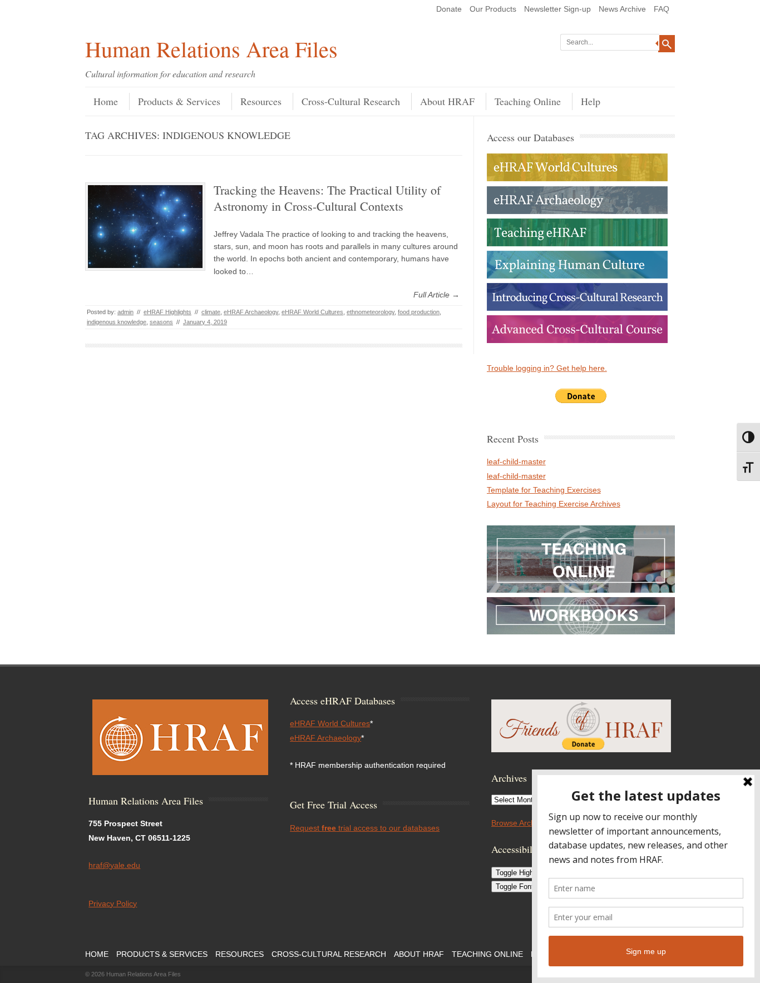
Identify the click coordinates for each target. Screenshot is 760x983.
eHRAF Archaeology (251, 312)
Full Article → (436, 294)
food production (419, 312)
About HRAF (447, 101)
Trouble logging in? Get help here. (547, 368)
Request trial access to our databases (365, 827)
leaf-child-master (516, 461)
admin (125, 312)
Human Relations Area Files (211, 48)
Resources (261, 101)
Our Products (493, 8)
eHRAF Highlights (167, 312)
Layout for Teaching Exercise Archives (553, 503)
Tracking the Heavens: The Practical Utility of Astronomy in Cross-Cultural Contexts (327, 198)
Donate (449, 8)
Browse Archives (520, 822)
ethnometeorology (370, 312)
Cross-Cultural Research (351, 101)
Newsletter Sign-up (557, 8)
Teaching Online (528, 101)
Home (105, 101)
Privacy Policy (112, 903)
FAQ (661, 8)
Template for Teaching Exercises (544, 489)
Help (590, 101)
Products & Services (179, 101)
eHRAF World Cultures (312, 312)
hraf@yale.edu (114, 865)
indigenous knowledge (116, 322)
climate (210, 312)
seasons (161, 322)
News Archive (622, 8)
